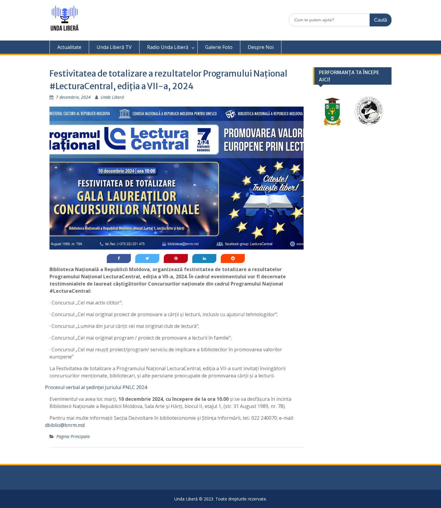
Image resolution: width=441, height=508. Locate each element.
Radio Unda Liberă (167, 47)
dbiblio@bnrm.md (65, 425)
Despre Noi (261, 47)
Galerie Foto (218, 47)
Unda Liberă (112, 97)
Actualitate (69, 47)
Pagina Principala (73, 436)
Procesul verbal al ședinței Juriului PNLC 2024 (96, 387)
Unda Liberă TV (114, 47)
